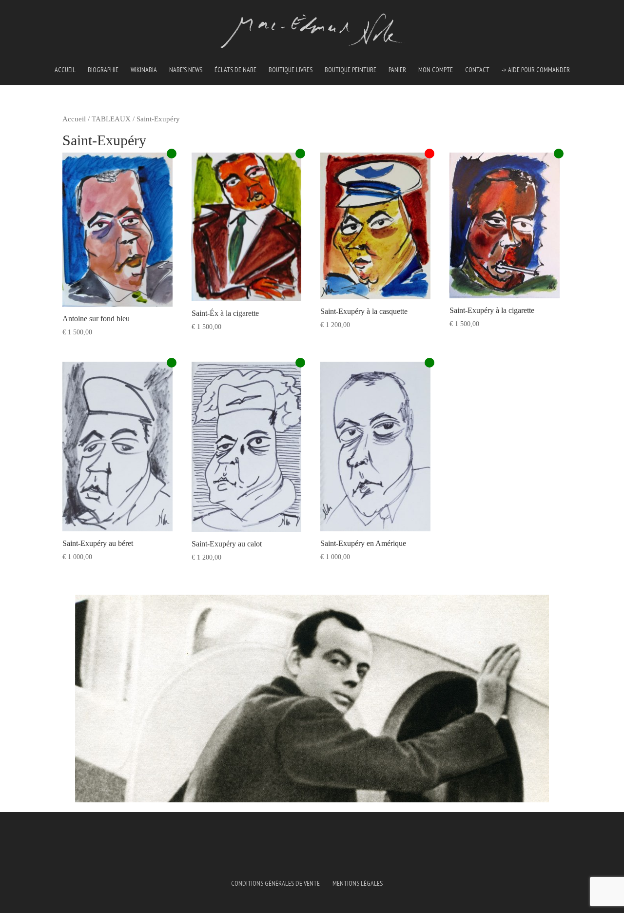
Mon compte (435, 70)
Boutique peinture (350, 70)
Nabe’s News (185, 70)
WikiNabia (144, 70)
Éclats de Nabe (235, 70)
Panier (397, 70)
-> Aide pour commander (536, 70)
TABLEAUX (111, 119)
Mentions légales (357, 883)
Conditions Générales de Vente (275, 883)
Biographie (103, 70)
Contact (477, 70)
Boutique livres (290, 70)
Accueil (65, 70)
